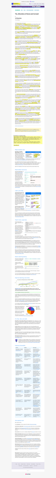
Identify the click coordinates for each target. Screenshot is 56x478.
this (17, 31)
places (36, 79)
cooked (30, 110)
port (26, 40)
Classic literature (14, 5)
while (27, 110)
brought (19, 40)
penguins (28, 57)
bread (22, 116)
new (29, 70)
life (21, 40)
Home (35, 3)
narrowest (19, 68)
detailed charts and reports (28, 303)
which (34, 41)
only (28, 66)
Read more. (36, 362)
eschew (38, 198)
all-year (22, 33)
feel (34, 66)
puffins (25, 57)
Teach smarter (35, 5)
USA (40, 42)
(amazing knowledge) (35, 156)
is (17, 46)
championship (26, 122)
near (24, 101)
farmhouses (29, 118)
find (38, 106)
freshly (18, 116)
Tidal (28, 94)
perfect (19, 33)
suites (20, 122)
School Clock (36, 439)
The (16, 14)
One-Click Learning (29, 438)
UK (16, 65)
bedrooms (16, 122)
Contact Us (31, 465)
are (33, 57)
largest (18, 51)
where (31, 94)
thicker (36, 94)
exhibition (37, 40)
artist (20, 113)
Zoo (18, 59)
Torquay (16, 57)
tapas (38, 115)
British (16, 75)
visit (16, 99)
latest (38, 86)
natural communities (34, 102)
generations (38, 89)
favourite (37, 31)
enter (23, 62)
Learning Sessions (20, 172)
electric (35, 91)
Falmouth (36, 90)
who (38, 122)
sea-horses (24, 51)
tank (29, 52)
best (20, 123)
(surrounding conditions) (18, 58)
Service (16, 91)
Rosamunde (23, 29)
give (36, 114)
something (16, 102)
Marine (23, 50)
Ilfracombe (26, 112)
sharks (23, 53)
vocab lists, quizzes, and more (35, 130)
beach (19, 100)
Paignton (16, 59)
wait (19, 110)
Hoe (27, 47)
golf (28, 122)
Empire (18, 75)
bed (35, 118)
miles (21, 66)
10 (34, 6)
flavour (36, 28)
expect (16, 123)
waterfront (22, 47)
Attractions (21, 14)
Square (25, 79)
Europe (35, 31)
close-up (31, 53)
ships (33, 90)
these (21, 118)
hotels (25, 31)
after (31, 75)
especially (26, 46)
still (36, 76)
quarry (27, 104)
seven (36, 89)
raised (25, 115)
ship (22, 76)
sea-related (23, 106)
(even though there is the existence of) (30, 74)
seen (38, 76)
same (16, 90)
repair (24, 76)
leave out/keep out (25, 99)
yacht (32, 86)
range (23, 118)
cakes (25, 116)
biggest (29, 51)
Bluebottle (34, 86)
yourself (31, 116)
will (34, 114)
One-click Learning (25, 465)
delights (36, 50)
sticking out (22, 67)
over (15, 92)
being (38, 74)
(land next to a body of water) (24, 65)
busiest (22, 75)
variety (21, 53)
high (37, 52)
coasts (35, 67)
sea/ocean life (19, 56)
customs (16, 47)
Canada (32, 43)
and (32, 14)
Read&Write (32, 1)
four (40, 41)
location (26, 70)
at (34, 62)
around (29, 46)
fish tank (32, 51)
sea (24, 66)
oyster (27, 76)
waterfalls (16, 103)
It (32, 106)
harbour (29, 41)
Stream (31, 32)
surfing (40, 31)
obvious (21, 70)
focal (40, 79)
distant (16, 104)
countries (19, 43)
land (20, 67)
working (16, 77)
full (18, 46)
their (17, 44)
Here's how (16, 230)
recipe (16, 33)
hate (34, 195)
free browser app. (38, 394)
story (17, 40)
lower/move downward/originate (21, 94)
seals (32, 57)
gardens (24, 32)
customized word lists (35, 237)
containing (16, 53)
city (28, 40)
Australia (24, 43)
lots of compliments (33, 59)
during (28, 80)
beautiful (23, 31)
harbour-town (22, 112)
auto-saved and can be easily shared (31, 131)
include (38, 51)
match (36, 100)
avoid (37, 195)
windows (34, 94)
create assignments (36, 406)
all (22, 104)
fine (19, 31)
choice (23, 70)
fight (32, 62)
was (18, 70)
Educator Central (18, 288)
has (17, 65)
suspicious (33, 50)
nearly (39, 41)
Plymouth (31, 40)
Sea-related (34, 70)
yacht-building (20, 76)
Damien (22, 113)
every (20, 81)
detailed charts (22, 208)
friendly (27, 118)
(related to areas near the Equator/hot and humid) (31, 103)
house (18, 47)
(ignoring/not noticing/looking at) (21, 114)
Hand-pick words (38, 6)
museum (24, 77)
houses (22, 103)
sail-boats (33, 76)
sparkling (32, 63)
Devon (28, 14)
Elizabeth (27, 86)
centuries (16, 42)
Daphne (16, 29)
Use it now (28, 442)
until (32, 91)
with (30, 43)
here (20, 44)
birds (38, 59)
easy (36, 106)
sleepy (22, 74)
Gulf (29, 32)
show (32, 89)
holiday (24, 33)
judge (28, 116)
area (29, 106)
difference (36, 101)
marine (20, 59)
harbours (21, 32)
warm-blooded (24, 56)
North (17, 112)
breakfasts (39, 118)
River (19, 77)
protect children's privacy (18, 337)
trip (18, 44)
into (28, 67)
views (30, 62)
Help (40, 3)
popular (37, 43)
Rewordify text (16, 145)
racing (27, 87)
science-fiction (22, 102)
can (35, 76)
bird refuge (22, 59)
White (30, 113)
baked (20, 116)
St (25, 101)
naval (24, 40)
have (38, 32)
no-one (40, 65)
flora (38, 103)
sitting (40, 99)
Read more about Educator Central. (28, 315)
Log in (43, 5)
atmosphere (23, 46)
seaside (21, 46)
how (22, 42)
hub (28, 91)
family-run (33, 118)
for (17, 33)
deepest (27, 52)
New (26, 43)
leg (18, 67)
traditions (27, 89)
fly (39, 59)
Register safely (40, 5)
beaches (29, 58)
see (16, 56)
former (25, 104)
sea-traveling (17, 27)
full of (17, 52)
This (28, 101)
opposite (23, 41)
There (27, 62)
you (36, 32)
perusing (32, 203)
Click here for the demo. (33, 424)
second (20, 75)
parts (17, 104)
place (24, 74)
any (30, 65)
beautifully (36, 154)
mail (31, 90)
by (15, 16)
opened (26, 59)
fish (37, 46)
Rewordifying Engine (20, 164)
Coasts (39, 58)
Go (31, 115)
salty (34, 28)
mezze (16, 116)
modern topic (35, 155)
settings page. (25, 130)
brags (38, 50)
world (16, 51)
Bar (32, 113)
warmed (27, 32)
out (16, 89)
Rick (21, 115)
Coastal (19, 57)
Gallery (38, 99)
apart (15, 68)
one (32, 31)
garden (32, 101)
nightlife (33, 100)
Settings (43, 3)
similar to (39, 101)
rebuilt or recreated (25, 58)
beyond (37, 63)
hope (33, 114)
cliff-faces (32, 58)
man (39, 94)
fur (30, 57)
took (39, 91)
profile (30, 115)
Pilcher (26, 29)
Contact (30, 448)
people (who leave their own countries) (32, 42)
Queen (25, 86)
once (37, 74)
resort (38, 56)
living (15, 66)
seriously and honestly (23, 110)
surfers (26, 100)
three (34, 52)
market (39, 46)
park (25, 47)
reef (15, 52)
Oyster (33, 80)
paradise (29, 100)
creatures (21, 57)
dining (34, 79)
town (37, 77)
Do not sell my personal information (28, 467)
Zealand (29, 43)
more (19, 65)
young (24, 100)
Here (29, 47)
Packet (38, 90)
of (25, 14)
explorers (32, 27)
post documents (35, 405)
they (35, 41)
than (28, 65)
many (31, 50)
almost (20, 74)
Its (25, 75)
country (33, 65)
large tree (19, 103)
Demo (37, 3)
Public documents (19, 5)
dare (35, 53)
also (20, 42)
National (27, 31)
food (21, 31)
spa (22, 122)
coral (40, 51)
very (18, 123)
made (20, 90)
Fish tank (25, 50)
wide (19, 53)
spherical (26, 102)
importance (39, 114)
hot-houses (29, 102)
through (20, 79)
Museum (37, 70)
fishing (29, 76)
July (28, 59)
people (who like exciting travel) (26, 27)
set (36, 41)
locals (31, 114)
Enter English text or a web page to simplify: (19, 135)
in (22, 40)
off (37, 41)
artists (29, 99)
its (36, 46)
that (32, 66)
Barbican (20, 41)
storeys (36, 52)
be (37, 76)
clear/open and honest (22, 54)
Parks (29, 31)
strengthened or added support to (27, 28)
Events (22, 79)
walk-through (17, 54)
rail (16, 62)
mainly (21, 43)
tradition (20, 27)
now (34, 106)
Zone (29, 94)
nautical (25, 89)
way (20, 115)
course (30, 122)
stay (19, 118)
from (32, 41)
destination (26, 33)
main (26, 75)
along (32, 115)
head (29, 56)
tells (21, 42)
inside (38, 53)
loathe (34, 198)
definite (21, 106)
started (16, 44)
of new (38, 28)
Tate (36, 99)
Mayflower (34, 40)
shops (31, 79)
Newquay (21, 100)
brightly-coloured (20, 52)
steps (31, 41)
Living (37, 58)
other (17, 43)
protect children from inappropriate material (34, 342)
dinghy (29, 87)
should (21, 99)
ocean (35, 63)
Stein (23, 115)
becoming (35, 43)
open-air (18, 80)
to (16, 31)
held (19, 81)
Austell (27, 101)
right (15, 100)
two (33, 67)
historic (27, 41)
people (37, 122)
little (30, 86)
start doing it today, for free (20, 216)
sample (36, 115)
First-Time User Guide (27, 426)
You (19, 86)
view (29, 53)
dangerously (26, 67)
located (16, 41)
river (35, 58)
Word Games (20, 465)
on (17, 41)
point (21, 68)
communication (26, 91)
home (36, 57)
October (23, 81)
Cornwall (36, 14)
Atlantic (31, 67)
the (33, 28)
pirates (35, 27)
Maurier (19, 29)
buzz (33, 77)
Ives (34, 99)
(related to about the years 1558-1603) (35, 47)
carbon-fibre (24, 87)
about (19, 89)
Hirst (23, 113)
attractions (35, 51)
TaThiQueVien (18, 18)
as (24, 70)
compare (23, 86)
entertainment (22, 80)
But (25, 66)
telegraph (37, 91)
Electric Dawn (37, 446)
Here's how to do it (33, 274)
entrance (17, 79)
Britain (27, 51)
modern (18, 113)
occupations (28, 75)
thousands (24, 42)
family (18, 90)
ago (18, 42)
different (30, 89)
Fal (20, 77)
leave (18, 62)
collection (20, 51)
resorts (16, 32)
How (34, 89)
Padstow (27, 115)
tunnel (26, 54)
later (39, 43)
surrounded (27, 79)
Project (23, 101)
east (30, 56)
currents (33, 32)
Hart (31, 113)
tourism (33, 75)
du (17, 29)
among (29, 50)
